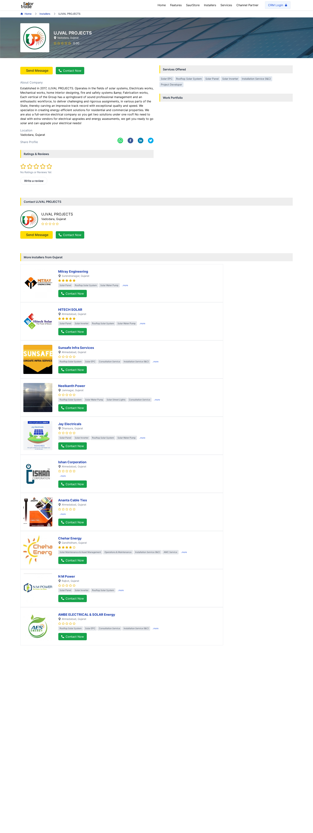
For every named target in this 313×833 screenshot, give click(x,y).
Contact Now (72, 70)
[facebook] (130, 140)
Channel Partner (247, 5)
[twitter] (151, 140)
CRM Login (275, 5)
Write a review (33, 181)
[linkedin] (140, 140)
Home (162, 5)
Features (176, 5)
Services (226, 5)
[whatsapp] (120, 140)
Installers (210, 5)
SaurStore (193, 5)
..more (125, 285)
